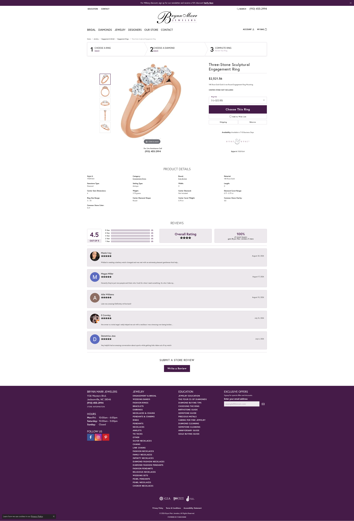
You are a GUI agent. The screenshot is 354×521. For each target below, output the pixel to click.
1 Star (107, 241)
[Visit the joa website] (190, 498)
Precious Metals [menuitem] (187, 416)
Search (97, 51)
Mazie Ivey (106, 252)
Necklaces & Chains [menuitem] (144, 413)
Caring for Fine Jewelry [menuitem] (191, 420)
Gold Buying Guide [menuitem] (189, 434)
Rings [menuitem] (136, 420)
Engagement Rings (123, 39)
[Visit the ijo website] (178, 498)
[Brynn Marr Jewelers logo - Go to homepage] (177, 17)
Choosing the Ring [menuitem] (188, 406)
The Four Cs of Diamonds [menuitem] (192, 399)
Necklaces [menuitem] (138, 427)
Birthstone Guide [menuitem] (188, 409)
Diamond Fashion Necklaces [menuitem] (148, 461)
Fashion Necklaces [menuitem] (143, 451)
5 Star (107, 230)
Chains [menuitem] (136, 444)
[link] (105, 9)
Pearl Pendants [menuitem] (141, 479)
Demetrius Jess (108, 335)
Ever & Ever (182, 179)
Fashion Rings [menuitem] (140, 402)
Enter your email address (236, 398)
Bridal (91, 29)
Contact (167, 29)
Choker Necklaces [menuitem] (143, 485)
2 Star (107, 239)
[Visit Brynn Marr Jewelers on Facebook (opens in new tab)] (90, 437)
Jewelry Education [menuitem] (189, 395)
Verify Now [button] (208, 3)
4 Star (107, 233)
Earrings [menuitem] (138, 409)
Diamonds (105, 29)
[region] (152, 103)
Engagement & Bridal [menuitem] (144, 395)
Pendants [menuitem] (138, 423)
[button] (92, 9)
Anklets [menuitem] (137, 430)
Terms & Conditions (173, 508)
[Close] (350, 3)
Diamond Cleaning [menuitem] (188, 423)
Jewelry (120, 29)
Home (89, 39)
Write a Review (176, 368)
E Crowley (106, 315)
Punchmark (181, 517)
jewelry (96, 39)
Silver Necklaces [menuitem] (142, 440)
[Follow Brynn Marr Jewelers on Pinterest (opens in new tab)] (105, 437)
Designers (135, 29)
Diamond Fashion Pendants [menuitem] (148, 465)
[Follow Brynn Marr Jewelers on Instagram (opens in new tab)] (98, 437)
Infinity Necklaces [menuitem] (143, 458)
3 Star (107, 236)
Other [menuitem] (136, 437)
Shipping (223, 122)
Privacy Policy (158, 508)
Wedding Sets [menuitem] (140, 475)
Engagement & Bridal (107, 39)
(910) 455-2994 (153, 151)
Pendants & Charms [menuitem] (144, 416)
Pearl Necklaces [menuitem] (142, 482)
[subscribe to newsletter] (263, 403)
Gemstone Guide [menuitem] (187, 413)
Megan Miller (107, 273)
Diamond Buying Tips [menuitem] (189, 402)
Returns (253, 122)
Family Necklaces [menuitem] (142, 454)
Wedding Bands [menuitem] (141, 399)
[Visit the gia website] (165, 498)
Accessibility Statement (193, 508)
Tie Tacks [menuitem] (138, 434)
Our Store (151, 29)
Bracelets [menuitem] (138, 406)
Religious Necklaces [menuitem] (144, 472)
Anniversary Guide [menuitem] (188, 430)
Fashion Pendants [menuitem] (143, 468)
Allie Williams (107, 294)
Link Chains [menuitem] (139, 447)
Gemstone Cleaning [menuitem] (189, 427)
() (152, 230)
